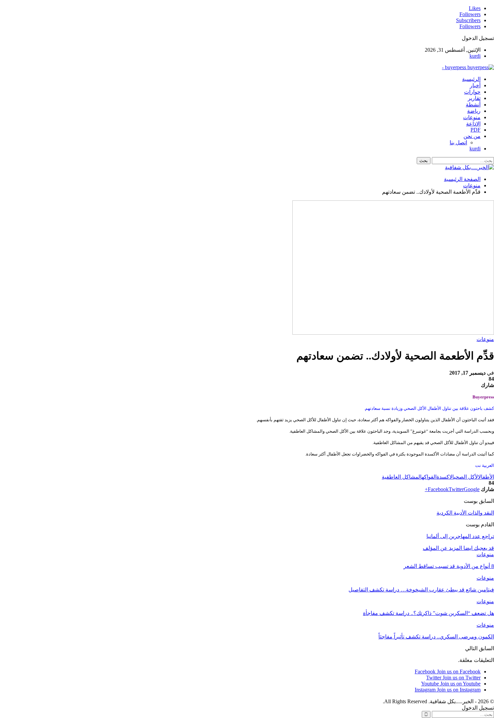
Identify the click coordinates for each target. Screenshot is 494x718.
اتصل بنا (458, 142)
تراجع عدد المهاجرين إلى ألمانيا (460, 536)
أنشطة (473, 104)
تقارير (474, 98)
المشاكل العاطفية (402, 477)
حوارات (472, 92)
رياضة (474, 111)
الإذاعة (473, 124)
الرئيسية (471, 79)
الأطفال (486, 477)
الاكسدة (445, 477)
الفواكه (429, 477)
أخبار (475, 85)
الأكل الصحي (466, 477)
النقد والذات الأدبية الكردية (465, 513)
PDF (475, 130)
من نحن (472, 136)
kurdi (475, 56)
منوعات (472, 117)
